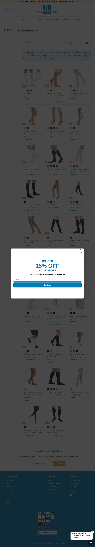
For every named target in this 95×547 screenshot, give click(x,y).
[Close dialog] (81, 250)
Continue (47, 285)
